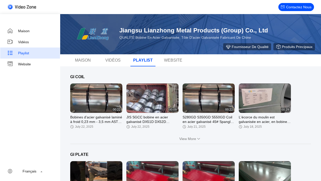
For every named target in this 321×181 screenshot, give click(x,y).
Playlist (23, 53)
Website (24, 64)
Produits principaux (297, 47)
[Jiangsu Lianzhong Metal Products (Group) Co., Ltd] (92, 34)
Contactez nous (298, 7)
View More (187, 139)
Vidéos (23, 42)
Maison (24, 31)
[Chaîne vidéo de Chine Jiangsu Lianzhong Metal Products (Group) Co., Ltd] (21, 7)
